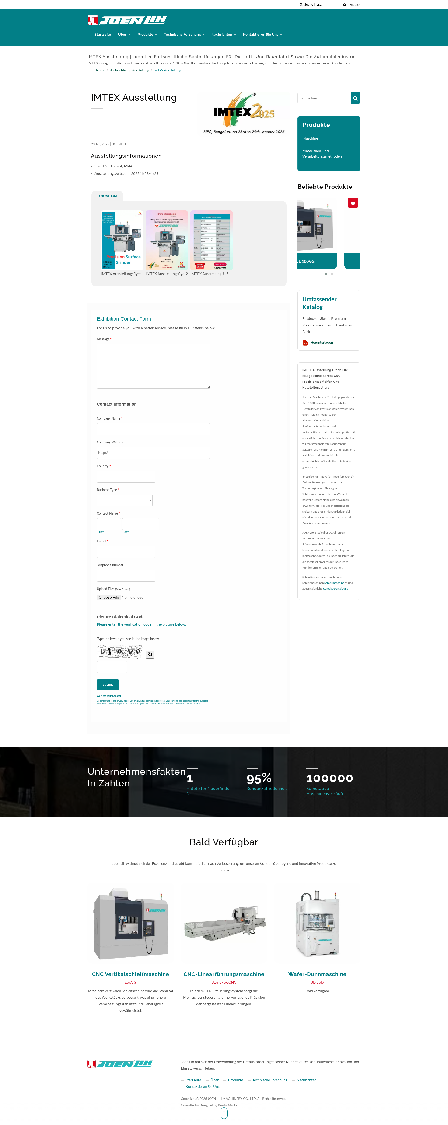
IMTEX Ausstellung (167, 70)
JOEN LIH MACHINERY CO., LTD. (232, 1098)
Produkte (145, 34)
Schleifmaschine (334, 582)
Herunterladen (321, 342)
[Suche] (301, 4)
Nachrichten (222, 34)
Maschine (310, 138)
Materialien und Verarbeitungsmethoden (322, 153)
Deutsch (354, 5)
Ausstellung (140, 70)
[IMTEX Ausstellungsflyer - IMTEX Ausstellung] (122, 240)
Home (100, 70)
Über (122, 34)
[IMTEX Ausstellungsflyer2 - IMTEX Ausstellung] (167, 240)
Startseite (102, 34)
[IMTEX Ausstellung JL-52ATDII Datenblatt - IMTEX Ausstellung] (211, 240)
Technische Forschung (182, 34)
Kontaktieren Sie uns (261, 34)
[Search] (355, 98)
